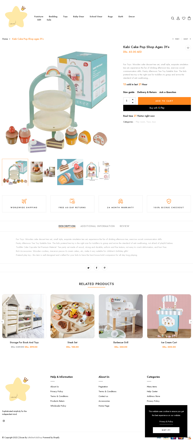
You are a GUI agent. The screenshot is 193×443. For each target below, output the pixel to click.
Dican (21, 437)
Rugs (110, 16)
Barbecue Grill (120, 342)
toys (154, 121)
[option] (56, 101)
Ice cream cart (169, 342)
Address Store (153, 396)
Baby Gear (78, 16)
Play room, (141, 121)
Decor (132, 16)
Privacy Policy (56, 391)
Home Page (104, 405)
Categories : (128, 121)
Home (5, 39)
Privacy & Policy (166, 421)
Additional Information (98, 226)
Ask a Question (167, 92)
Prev (177, 39)
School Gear (96, 16)
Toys (65, 16)
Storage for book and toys (24, 342)
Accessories (104, 401)
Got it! (166, 430)
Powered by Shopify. (51, 437)
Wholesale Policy (58, 405)
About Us (54, 386)
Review (124, 226)
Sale (49, 19)
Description (67, 226)
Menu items (152, 386)
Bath (120, 16)
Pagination (103, 386)
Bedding (53, 16)
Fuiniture (38, 16)
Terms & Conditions (59, 396)
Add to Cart (165, 100)
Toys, (149, 121)
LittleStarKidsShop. (35, 437)
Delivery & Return (147, 92)
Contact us (103, 396)
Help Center (152, 391)
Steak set (72, 342)
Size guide (129, 92)
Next (186, 39)
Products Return (57, 401)
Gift (39, 19)
